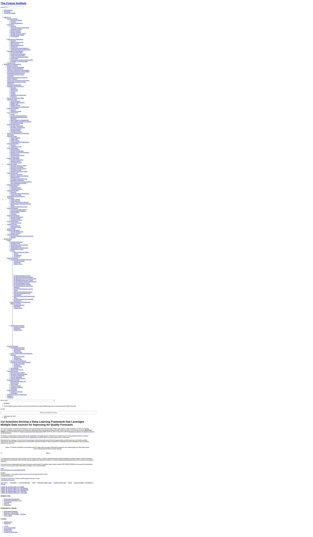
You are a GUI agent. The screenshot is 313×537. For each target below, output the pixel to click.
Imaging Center (14, 157)
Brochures (7, 513)
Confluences (14, 46)
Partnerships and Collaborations (19, 107)
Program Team (18, 264)
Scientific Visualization (17, 151)
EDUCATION (8, 239)
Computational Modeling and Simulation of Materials (18, 179)
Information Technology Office (19, 61)
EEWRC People (15, 105)
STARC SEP (14, 139)
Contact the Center (15, 111)
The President (14, 36)
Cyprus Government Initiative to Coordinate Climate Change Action (20, 49)
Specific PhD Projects (16, 369)
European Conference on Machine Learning (81, 431)
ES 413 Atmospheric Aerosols (22, 284)
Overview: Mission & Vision (18, 165)
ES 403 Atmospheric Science (22, 275)
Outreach (13, 110)
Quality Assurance (15, 246)
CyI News (7, 403)
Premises (13, 22)
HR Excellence (8, 10)
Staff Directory (8, 522)
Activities (13, 93)
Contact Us (10, 397)
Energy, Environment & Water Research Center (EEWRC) (15, 68)
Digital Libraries (15, 149)
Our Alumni (17, 256)
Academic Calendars (16, 387)
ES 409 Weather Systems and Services (25, 281)
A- (4, 409)
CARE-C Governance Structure (19, 202)
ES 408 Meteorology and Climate (23, 280)
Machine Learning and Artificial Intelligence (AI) (19, 176)
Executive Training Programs (18, 374)
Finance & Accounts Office (18, 54)
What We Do (14, 89)
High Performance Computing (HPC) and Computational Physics (21, 182)
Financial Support (15, 386)
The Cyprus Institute (13, 3)
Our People (7, 11)
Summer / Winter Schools (17, 378)
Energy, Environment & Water (15, 98)
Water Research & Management (19, 120)
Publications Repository (11, 511)
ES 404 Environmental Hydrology (23, 277)
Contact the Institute (9, 13)
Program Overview (19, 261)
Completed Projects (16, 132)
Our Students (17, 255)
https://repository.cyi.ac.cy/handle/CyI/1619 (13, 470)
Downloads (13, 388)
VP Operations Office (16, 52)
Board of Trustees (15, 30)
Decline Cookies (34, 22)
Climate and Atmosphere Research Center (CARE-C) (17, 78)
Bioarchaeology (15, 154)
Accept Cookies (22, 22)
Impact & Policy (14, 212)
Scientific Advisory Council (18, 33)
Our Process (14, 90)
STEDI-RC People (15, 227)
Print (5, 417)
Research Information (13, 124)
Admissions (17, 262)
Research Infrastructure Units (18, 206)
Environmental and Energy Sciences (21, 259)
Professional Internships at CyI (13, 500)
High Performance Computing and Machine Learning (20, 302)
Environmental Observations (18, 209)
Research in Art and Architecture (19, 152)
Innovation (13, 214)
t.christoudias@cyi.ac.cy (8, 480)
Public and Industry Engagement (19, 193)
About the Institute (12, 19)
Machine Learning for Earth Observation (31, 431)
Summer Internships (16, 377)
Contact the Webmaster (10, 532)
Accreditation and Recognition (19, 245)
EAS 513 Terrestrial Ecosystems (23, 292)
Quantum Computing (16, 174)
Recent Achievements (16, 123)
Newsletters (14, 513)
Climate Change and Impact (18, 115)
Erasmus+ (10, 396)
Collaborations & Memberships (19, 248)
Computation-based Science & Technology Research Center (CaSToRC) (16, 74)
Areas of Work (11, 228)
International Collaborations (15, 39)
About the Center (12, 99)
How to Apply (14, 384)
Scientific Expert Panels (17, 35)
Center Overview (15, 101)
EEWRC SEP (14, 104)
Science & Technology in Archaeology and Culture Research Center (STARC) (18, 71)
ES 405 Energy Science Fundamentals (25, 278)
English (16, 514)
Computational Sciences (17, 347)
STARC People (14, 140)
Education (13, 192)
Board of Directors (15, 32)
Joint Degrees (14, 368)
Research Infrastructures (14, 85)
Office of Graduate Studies (21, 252)
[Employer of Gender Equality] (79, 482)
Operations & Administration (15, 51)
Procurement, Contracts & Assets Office (21, 60)
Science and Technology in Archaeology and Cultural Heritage (20, 361)
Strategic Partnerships (16, 42)
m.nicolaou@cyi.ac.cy (7, 475)
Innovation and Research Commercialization (17, 128)
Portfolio (12, 92)
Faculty (16, 253)
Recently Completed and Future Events (21, 236)
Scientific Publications (16, 126)
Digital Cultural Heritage (17, 325)
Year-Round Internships (17, 375)
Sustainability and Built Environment (20, 121)
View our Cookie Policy (28, 18)
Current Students (12, 390)
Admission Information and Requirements (18, 382)
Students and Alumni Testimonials (17, 394)
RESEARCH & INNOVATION (12, 64)
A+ (1, 409)
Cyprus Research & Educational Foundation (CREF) (19, 28)
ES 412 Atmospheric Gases (22, 283)
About (9, 240)
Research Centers (12, 66)
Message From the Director (18, 168)
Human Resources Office (17, 55)
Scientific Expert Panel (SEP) (18, 171)
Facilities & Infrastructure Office (19, 57)
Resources (13, 96)
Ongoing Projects (15, 130)
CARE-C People (15, 199)
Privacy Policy (8, 529)
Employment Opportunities (11, 499)
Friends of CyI (11, 63)
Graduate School (15, 243)
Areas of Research (12, 148)
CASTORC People (15, 170)
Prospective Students (13, 380)
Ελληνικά (23, 514)
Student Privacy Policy (16, 249)
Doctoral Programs (12, 346)
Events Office (14, 58)
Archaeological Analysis (17, 155)
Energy (12, 114)
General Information (13, 108)
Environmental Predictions (18, 211)
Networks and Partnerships (18, 95)
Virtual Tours (7, 505)
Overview (13, 26)
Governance (10, 24)
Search (3, 7)
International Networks (16, 45)
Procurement (7, 502)
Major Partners (14, 44)
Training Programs (12, 371)
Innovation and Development (15, 86)
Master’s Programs (12, 258)
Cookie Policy (8, 530)
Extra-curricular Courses (17, 372)
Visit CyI (6, 503)
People (12, 250)
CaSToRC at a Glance (16, 167)
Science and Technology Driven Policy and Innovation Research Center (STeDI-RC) (18, 82)
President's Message (16, 242)
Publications (14, 186)
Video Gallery (8, 515)
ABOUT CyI (7, 17)
